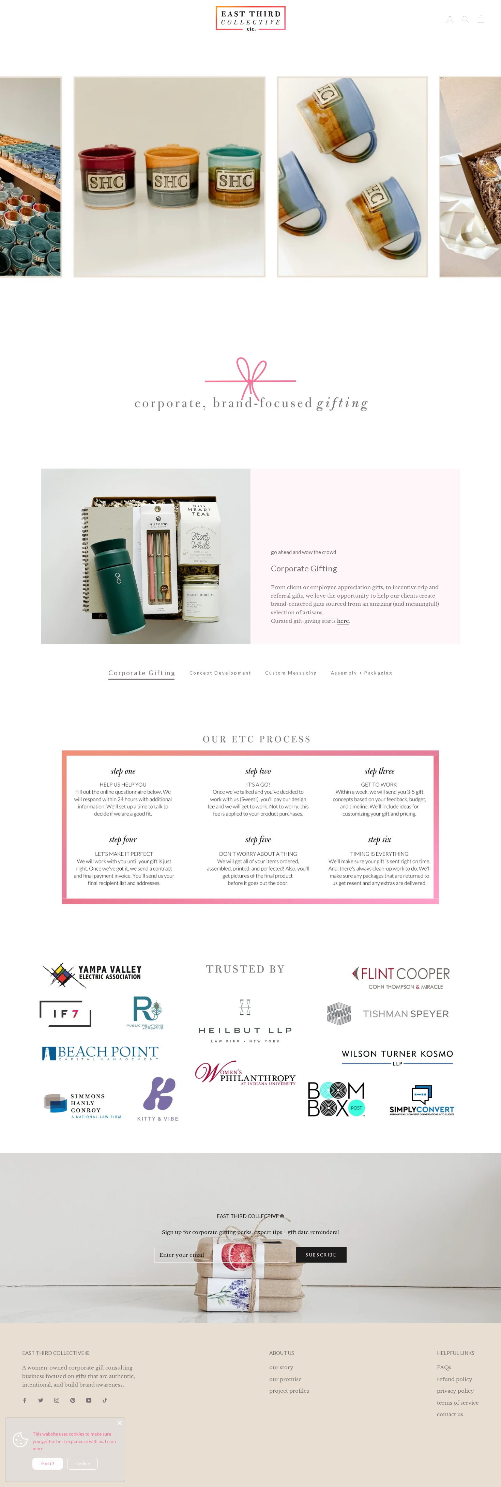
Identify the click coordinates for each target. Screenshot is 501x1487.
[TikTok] (104, 1400)
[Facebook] (24, 1400)
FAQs (444, 1367)
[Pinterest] (72, 1400)
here (343, 621)
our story (302, 41)
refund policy (454, 1379)
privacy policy (455, 1391)
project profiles (259, 41)
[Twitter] (40, 1400)
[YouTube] (88, 1400)
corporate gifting (208, 41)
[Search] (465, 18)
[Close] (119, 1423)
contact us (450, 1414)
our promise (285, 1379)
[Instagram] (56, 1400)
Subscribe (321, 1254)
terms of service (458, 1402)
